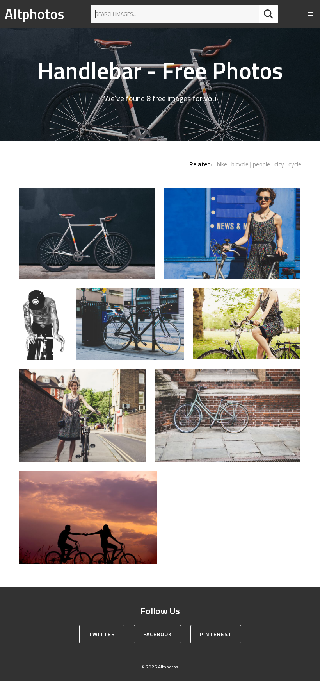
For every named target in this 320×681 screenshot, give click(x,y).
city (279, 164)
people (261, 164)
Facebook (157, 634)
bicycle (240, 164)
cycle (294, 164)
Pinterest (216, 634)
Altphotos (34, 14)
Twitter (102, 634)
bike (222, 164)
